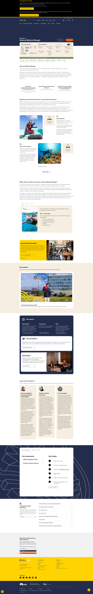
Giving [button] (50, 20)
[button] (63, 20)
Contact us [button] (53, 23)
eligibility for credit (64, 469)
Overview (22, 60)
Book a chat (22, 550)
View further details (52, 487)
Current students (41, 566)
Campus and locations (60, 563)
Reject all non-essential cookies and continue (28, 15)
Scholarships (53, 60)
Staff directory (58, 564)
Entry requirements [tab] (26, 450)
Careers (26, 60)
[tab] (46, 171)
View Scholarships (26, 366)
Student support (40, 60)
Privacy (48, 588)
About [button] (54, 20)
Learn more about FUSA (60, 333)
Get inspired (47, 60)
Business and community (42, 565)
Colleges (57, 565)
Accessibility (40, 588)
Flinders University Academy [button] (28, 23)
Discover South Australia (26, 255)
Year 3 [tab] (31, 203)
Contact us (58, 562)
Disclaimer (30, 588)
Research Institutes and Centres (61, 568)
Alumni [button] (47, 20)
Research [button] (38, 20)
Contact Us (22, 516)
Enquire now (60, 40)
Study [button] (35, 20)
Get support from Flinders (27, 333)
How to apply (69, 40)
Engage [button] (43, 20)
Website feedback (22, 588)
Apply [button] (49, 23)
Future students (40, 562)
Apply (21, 553)
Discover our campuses (43, 332)
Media (39, 564)
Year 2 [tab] (27, 203)
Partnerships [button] (58, 23)
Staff (39, 568)
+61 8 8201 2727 (23, 548)
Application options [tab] (36, 450)
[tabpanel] (46, 219)
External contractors (41, 569)
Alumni (39, 563)
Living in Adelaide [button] (43, 23)
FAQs (64, 60)
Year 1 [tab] (23, 203)
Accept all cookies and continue (26, 8)
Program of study (33, 60)
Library (57, 566)
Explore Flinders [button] (37, 23)
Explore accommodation (27, 347)
